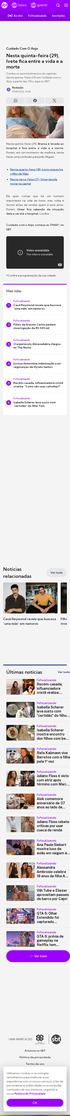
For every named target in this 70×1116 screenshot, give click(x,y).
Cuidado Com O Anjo (22, 48)
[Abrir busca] (58, 5)
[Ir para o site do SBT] (56, 1039)
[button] (30, 608)
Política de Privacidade (30, 1093)
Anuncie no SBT (35, 1050)
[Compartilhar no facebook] (35, 100)
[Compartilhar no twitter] (54, 100)
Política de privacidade (35, 1057)
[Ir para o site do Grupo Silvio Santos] (29, 1039)
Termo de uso (35, 1064)
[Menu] (66, 5)
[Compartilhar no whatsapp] (15, 100)
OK (35, 1103)
